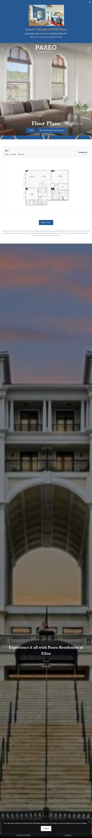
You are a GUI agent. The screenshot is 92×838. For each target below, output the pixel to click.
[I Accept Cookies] (89, 822)
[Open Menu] (89, 49)
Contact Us (68, 835)
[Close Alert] (89, 3)
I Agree (46, 828)
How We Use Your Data (23, 835)
